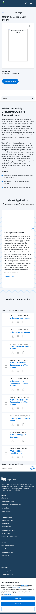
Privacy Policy (16, 587)
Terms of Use (24, 585)
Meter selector (5, 523)
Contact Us (4, 567)
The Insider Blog (6, 527)
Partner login (5, 571)
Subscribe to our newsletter (9, 537)
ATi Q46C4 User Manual (20, 332)
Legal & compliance (7, 552)
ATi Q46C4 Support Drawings (18, 435)
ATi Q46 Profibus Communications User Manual (19, 383)
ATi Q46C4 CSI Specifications (16, 452)
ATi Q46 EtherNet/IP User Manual (20, 347)
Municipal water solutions (8, 501)
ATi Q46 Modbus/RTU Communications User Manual (19, 365)
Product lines (5, 508)
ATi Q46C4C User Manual (20, 318)
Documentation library (7, 520)
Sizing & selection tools (7, 530)
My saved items (5, 533)
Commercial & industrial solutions (11, 504)
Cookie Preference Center (18, 609)
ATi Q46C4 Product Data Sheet (20, 419)
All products (4, 498)
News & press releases (7, 549)
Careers (3, 559)
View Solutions (9, 276)
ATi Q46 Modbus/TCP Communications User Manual (19, 402)
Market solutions (6, 511)
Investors (4, 555)
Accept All (18, 603)
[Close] (33, 580)
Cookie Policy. (7, 594)
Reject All (17, 598)
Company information (7, 545)
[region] (18, 595)
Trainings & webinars (7, 574)
